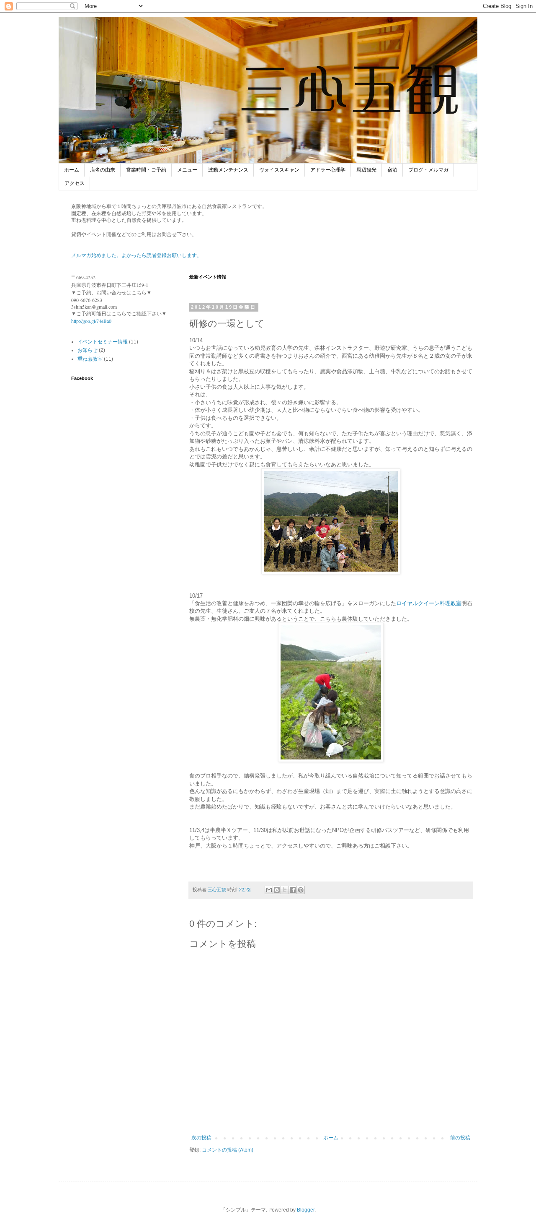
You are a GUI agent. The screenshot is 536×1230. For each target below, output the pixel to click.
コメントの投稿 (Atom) (227, 1150)
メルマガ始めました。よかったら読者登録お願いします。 (136, 255)
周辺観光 (366, 170)
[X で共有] (285, 890)
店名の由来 (102, 170)
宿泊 (392, 170)
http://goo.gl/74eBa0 (91, 320)
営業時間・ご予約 (146, 170)
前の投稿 (460, 1138)
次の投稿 (201, 1138)
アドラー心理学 (327, 170)
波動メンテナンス (228, 170)
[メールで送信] (269, 890)
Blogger (305, 1210)
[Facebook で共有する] (293, 890)
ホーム (71, 170)
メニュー (187, 170)
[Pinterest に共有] (300, 890)
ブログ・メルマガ (428, 170)
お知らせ (87, 350)
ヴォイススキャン (279, 170)
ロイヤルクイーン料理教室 (428, 603)
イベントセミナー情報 (102, 342)
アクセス (74, 183)
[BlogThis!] (277, 890)
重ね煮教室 (90, 359)
